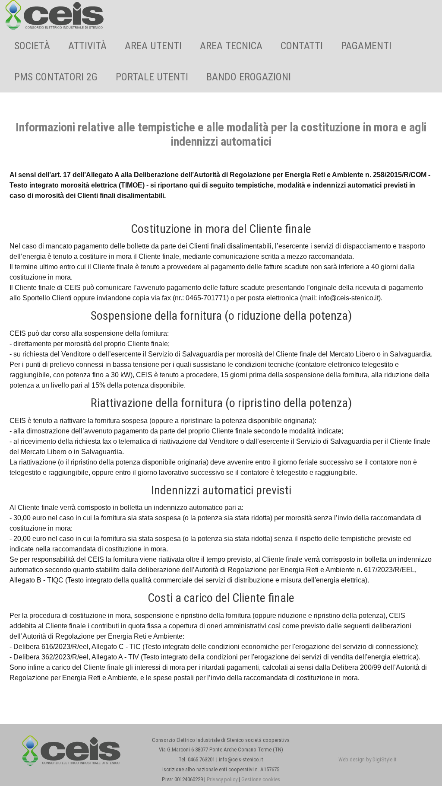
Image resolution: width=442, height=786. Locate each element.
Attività (87, 46)
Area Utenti (153, 46)
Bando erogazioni (248, 77)
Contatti (302, 46)
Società (32, 46)
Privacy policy (222, 779)
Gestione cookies (260, 779)
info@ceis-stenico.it (349, 298)
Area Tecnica (231, 46)
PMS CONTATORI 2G (56, 77)
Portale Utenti (152, 77)
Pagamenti (366, 46)
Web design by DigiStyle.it (367, 759)
